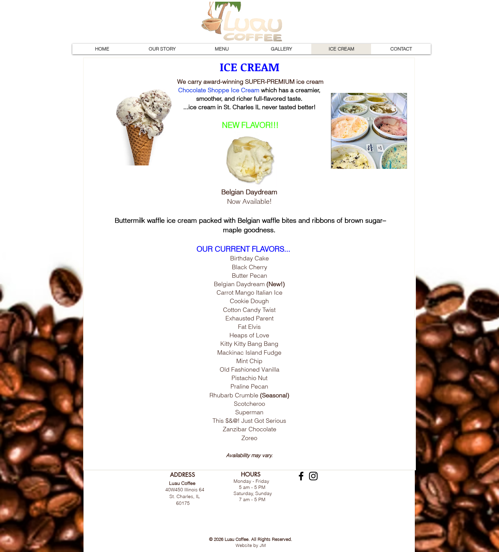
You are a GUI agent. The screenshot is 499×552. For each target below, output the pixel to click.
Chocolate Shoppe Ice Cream (218, 90)
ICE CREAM (249, 67)
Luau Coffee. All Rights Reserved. (258, 539)
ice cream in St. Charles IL (224, 107)
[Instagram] (313, 476)
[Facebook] (301, 476)
